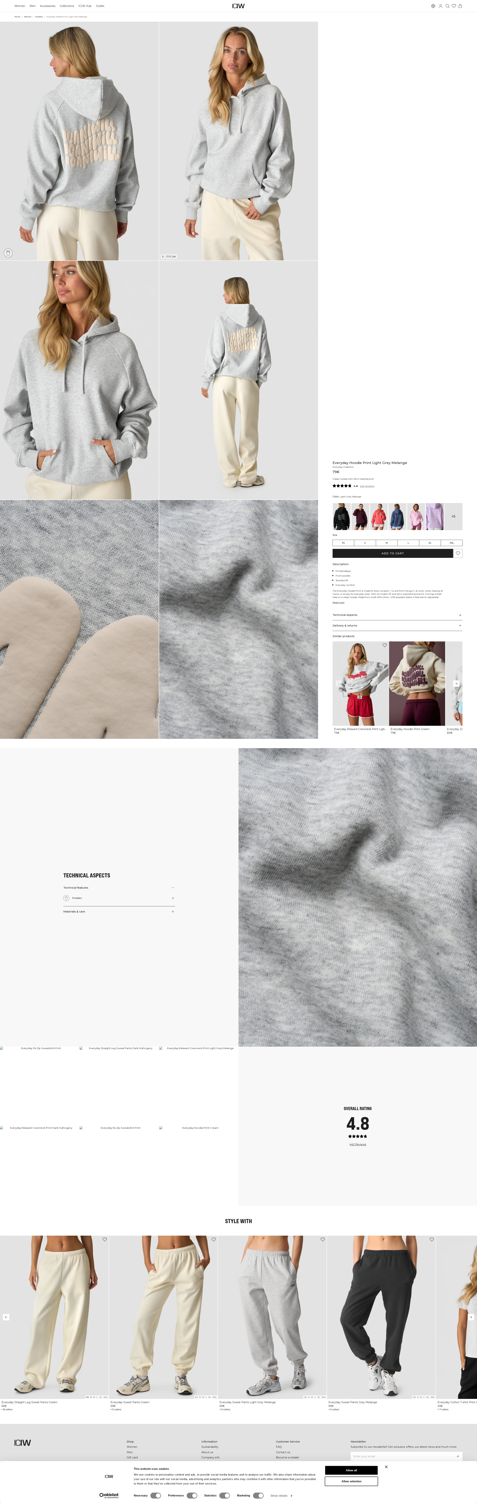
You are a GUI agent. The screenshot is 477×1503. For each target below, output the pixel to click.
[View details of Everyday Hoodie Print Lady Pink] (416, 516)
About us (207, 1452)
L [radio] (408, 542)
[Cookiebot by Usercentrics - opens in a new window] (109, 1496)
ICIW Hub (84, 6)
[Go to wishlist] (454, 6)
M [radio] (387, 542)
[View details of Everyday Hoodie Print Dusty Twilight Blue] (397, 516)
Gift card (132, 1457)
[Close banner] (386, 1466)
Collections (67, 6)
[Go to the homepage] (238, 6)
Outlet (100, 6)
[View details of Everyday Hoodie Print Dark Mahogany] (360, 516)
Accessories (47, 6)
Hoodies (39, 16)
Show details (279, 1495)
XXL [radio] (452, 542)
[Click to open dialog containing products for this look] (39, 1086)
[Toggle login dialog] (440, 6)
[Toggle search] (447, 6)
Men (33, 6)
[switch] (192, 1496)
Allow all (351, 1470)
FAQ (279, 1447)
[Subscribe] (457, 1456)
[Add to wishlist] (385, 645)
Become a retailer (287, 1457)
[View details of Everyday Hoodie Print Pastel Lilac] (435, 516)
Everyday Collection (343, 466)
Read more (338, 602)
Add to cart (393, 553)
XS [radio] (343, 542)
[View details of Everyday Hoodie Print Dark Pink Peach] (379, 516)
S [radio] (365, 542)
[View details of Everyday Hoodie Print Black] (342, 516)
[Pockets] (8, 253)
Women (20, 6)
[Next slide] (456, 683)
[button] (79, 141)
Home (17, 16)
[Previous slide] (339, 683)
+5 (453, 516)
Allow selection (351, 1481)
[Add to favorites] (458, 553)
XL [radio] (430, 542)
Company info (210, 1457)
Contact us (283, 1452)
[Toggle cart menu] (460, 6)
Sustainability (209, 1447)
